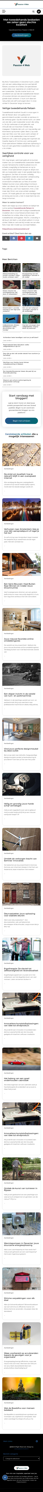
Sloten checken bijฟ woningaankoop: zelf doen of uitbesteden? (29, 292)
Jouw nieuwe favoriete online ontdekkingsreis (18, 640)
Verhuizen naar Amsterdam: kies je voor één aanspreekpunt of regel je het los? (21, 531)
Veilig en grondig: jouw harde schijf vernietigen (19, 805)
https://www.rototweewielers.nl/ (15, 229)
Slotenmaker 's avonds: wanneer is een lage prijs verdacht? (11, 309)
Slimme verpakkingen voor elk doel (19, 1299)
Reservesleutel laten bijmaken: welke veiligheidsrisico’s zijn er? (16, 345)
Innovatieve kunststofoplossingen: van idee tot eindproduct (21, 1024)
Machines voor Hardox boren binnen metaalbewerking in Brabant (16, 363)
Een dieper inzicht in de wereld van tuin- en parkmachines (19, 695)
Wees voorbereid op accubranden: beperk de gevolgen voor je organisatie (21, 1355)
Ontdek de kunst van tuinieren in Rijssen (20, 1189)
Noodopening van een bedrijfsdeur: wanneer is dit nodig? (30, 275)
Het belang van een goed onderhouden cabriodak (16, 1079)
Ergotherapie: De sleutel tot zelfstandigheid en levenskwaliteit (21, 969)
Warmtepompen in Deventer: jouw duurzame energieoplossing (21, 1244)
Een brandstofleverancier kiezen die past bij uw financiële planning (19, 372)
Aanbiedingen (21, 35)
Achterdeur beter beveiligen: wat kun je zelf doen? (20, 337)
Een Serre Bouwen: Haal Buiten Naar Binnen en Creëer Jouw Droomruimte (19, 586)
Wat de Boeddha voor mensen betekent (19, 1409)
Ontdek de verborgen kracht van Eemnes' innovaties (20, 860)
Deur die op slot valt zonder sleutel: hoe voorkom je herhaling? (21, 354)
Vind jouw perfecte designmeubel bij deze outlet (21, 750)
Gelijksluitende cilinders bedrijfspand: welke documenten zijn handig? (11, 327)
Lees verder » (7, 340)
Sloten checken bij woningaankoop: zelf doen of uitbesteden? (10, 292)
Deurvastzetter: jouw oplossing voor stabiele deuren (19, 915)
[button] (34, 12)
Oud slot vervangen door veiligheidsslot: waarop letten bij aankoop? (31, 326)
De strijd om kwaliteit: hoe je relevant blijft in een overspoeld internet (20, 476)
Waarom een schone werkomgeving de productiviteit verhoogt (17, 381)
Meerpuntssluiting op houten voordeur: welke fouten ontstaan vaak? (11, 275)
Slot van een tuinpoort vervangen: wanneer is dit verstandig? (30, 309)
